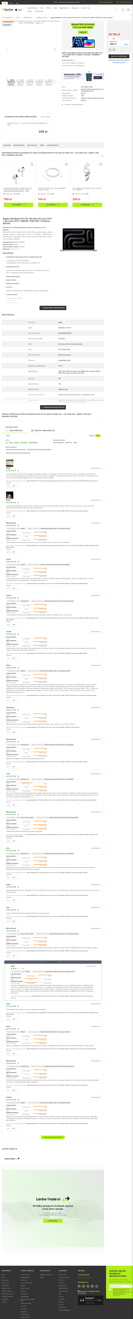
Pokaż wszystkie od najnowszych (53, 1137)
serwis (11, 3)
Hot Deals (23, 1309)
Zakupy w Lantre (6, 1288)
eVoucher (23, 1306)
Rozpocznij (53, 1221)
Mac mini (61, 1296)
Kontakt (4, 1302)
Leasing (23, 1285)
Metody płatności (25, 1277)
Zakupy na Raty (25, 1288)
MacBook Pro (28, 17)
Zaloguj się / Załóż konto (46, 1274)
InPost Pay (24, 1280)
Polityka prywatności (7, 1296)
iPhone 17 (61, 1280)
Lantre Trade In (52, 145)
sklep (4, 3)
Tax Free (23, 1291)
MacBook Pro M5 (63, 1291)
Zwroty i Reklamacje (26, 1283)
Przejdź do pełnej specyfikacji (74, 104)
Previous (98, 156)
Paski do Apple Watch (65, 1310)
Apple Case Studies (26, 1303)
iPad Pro (61, 1304)
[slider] (26, 535)
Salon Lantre (5, 1280)
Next (102, 156)
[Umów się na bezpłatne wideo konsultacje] (90, 1293)
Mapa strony (5, 1299)
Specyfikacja (32, 145)
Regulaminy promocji (8, 1293)
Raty (114, 38)
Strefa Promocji (25, 1317)
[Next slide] (54, 49)
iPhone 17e (62, 1283)
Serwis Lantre (5, 1283)
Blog (3, 1277)
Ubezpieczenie (25, 1296)
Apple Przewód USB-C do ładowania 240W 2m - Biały (52, 189)
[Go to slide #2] (20, 82)
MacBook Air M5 (63, 1288)
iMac (60, 1293)
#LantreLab (24, 1311)
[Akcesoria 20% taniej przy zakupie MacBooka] (83, 76)
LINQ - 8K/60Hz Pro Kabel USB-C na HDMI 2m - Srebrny (86, 189)
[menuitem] (32, 8)
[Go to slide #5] (49, 82)
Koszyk (42, 1277)
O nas (3, 1274)
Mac (17, 17)
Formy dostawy (25, 1274)
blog (17, 3)
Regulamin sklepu (7, 1291)
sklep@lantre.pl (107, 2)
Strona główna (7, 17)
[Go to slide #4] (39, 82)
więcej (126, 44)
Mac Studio (62, 1299)
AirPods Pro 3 (62, 1307)
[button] (123, 9)
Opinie (42, 145)
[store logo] (12, 9)
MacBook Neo (63, 1285)
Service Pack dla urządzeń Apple (27, 1300)
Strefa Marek (5, 1285)
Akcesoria (7, 145)
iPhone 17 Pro (62, 1274)
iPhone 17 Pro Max (64, 1277)
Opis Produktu (19, 145)
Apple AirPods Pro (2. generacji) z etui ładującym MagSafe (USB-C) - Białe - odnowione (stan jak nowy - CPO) (18, 190)
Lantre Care (24, 1293)
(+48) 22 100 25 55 (125, 2)
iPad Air (61, 1302)
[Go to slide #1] (11, 82)
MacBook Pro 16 (42, 17)
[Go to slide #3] (30, 82)
